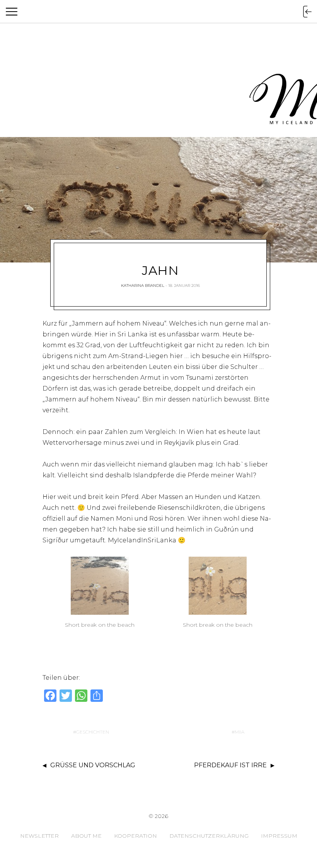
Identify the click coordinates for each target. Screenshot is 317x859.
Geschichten (92, 732)
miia (239, 732)
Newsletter (39, 835)
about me (86, 835)
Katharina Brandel (142, 285)
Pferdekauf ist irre (230, 765)
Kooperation (135, 835)
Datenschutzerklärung (209, 835)
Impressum (279, 835)
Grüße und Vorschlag (92, 765)
